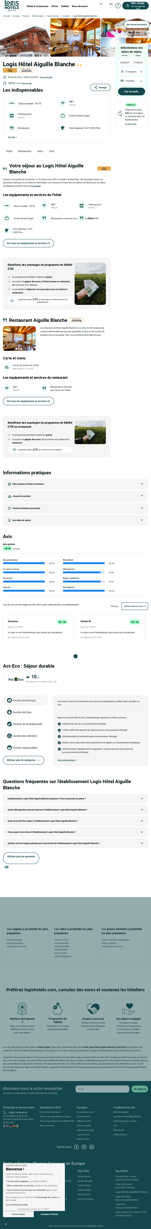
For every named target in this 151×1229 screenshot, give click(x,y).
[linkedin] (91, 1146)
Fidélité (65, 6)
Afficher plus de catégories (21, 760)
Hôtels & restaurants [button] (37, 6)
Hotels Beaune (84, 1189)
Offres (54, 6)
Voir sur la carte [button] (46, 77)
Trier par (114, 606)
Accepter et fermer (49, 1214)
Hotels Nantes (84, 1176)
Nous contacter (47, 1125)
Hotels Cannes (84, 1194)
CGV (115, 1125)
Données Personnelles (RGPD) (127, 1116)
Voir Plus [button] (11, 137)
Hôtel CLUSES (60, 953)
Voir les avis (27, 83)
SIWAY (101, 1225)
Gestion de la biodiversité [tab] (27, 724)
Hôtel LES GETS (61, 939)
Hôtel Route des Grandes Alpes (115, 939)
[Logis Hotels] (11, 5)
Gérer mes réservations (50, 1112)
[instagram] (84, 1146)
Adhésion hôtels (84, 1121)
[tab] (16, 349)
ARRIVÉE (124, 55)
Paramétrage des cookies (125, 1121)
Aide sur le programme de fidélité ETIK (57, 1121)
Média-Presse (83, 1138)
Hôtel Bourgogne (14, 939)
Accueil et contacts (22, 496)
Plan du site (118, 1130)
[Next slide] (31, 338)
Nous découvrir (80, 6)
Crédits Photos (120, 1134)
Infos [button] (40, 151)
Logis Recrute (83, 1134)
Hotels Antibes (84, 1185)
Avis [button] (51, 151)
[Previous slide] (7, 338)
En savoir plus (130, 124)
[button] (5, 1224)
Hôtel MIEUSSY (61, 949)
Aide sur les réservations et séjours (55, 1116)
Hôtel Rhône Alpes (15, 943)
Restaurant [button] (24, 151)
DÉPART (138, 55)
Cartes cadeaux (84, 1125)
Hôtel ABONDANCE (63, 956)
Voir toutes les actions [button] (66, 760)
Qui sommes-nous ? (86, 1112)
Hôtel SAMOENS (61, 946)
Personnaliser (18, 1214)
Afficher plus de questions (21, 856)
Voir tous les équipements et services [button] (28, 243)
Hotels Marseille (85, 1180)
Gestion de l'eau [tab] (22, 712)
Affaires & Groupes (85, 1130)
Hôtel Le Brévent (108, 943)
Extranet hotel (83, 1116)
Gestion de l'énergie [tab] (24, 700)
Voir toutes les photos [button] (136, 24)
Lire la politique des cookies (17, 1204)
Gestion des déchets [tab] (25, 736)
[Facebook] (76, 1146)
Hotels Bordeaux (85, 1199)
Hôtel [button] (9, 151)
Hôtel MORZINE (61, 943)
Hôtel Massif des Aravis (112, 946)
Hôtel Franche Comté (16, 946)
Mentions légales (121, 1112)
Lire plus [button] (36, 186)
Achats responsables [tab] (25, 747)
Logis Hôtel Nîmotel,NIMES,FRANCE (131, 1192)
